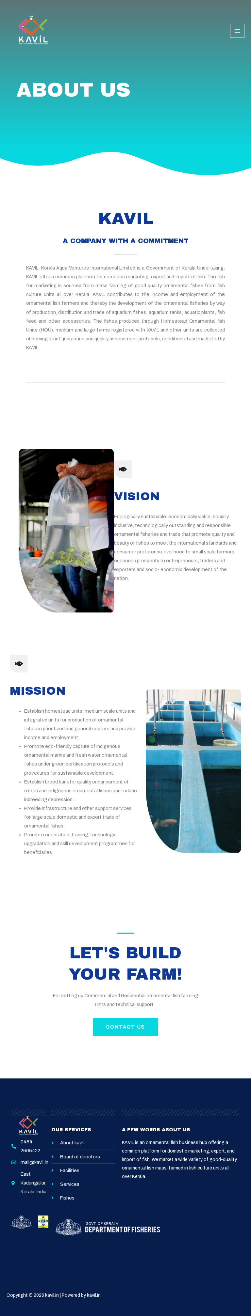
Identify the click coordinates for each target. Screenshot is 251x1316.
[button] (125, 1027)
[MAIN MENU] (237, 31)
